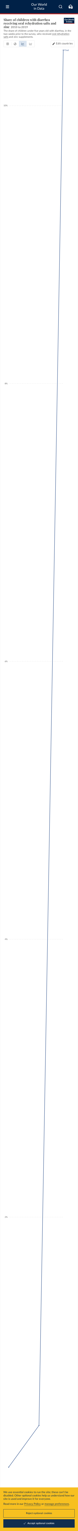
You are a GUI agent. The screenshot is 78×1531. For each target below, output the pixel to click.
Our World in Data (39, 6)
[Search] (61, 6)
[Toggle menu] (7, 7)
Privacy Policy (32, 1504)
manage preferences (57, 1504)
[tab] (7, 44)
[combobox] (61, 6)
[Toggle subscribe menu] (70, 7)
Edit (64, 43)
